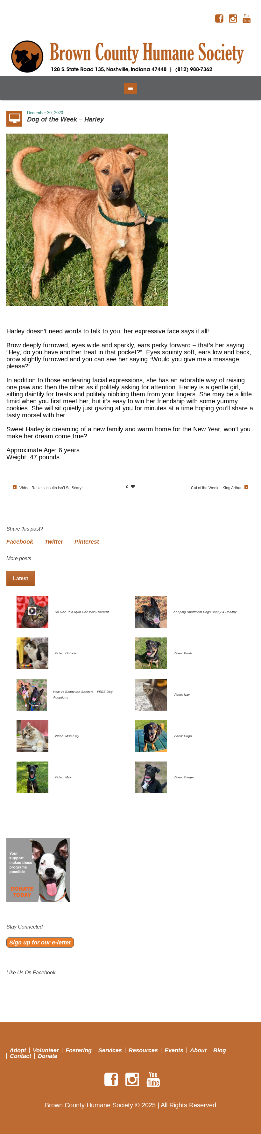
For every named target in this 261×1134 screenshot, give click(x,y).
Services (110, 1050)
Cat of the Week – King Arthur (216, 488)
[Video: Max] (32, 777)
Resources (143, 1050)
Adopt (18, 1050)
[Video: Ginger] (151, 777)
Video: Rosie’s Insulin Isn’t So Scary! (50, 488)
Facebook (19, 542)
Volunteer (46, 1050)
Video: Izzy (181, 694)
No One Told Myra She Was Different (82, 612)
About (198, 1050)
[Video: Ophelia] (32, 653)
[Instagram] (233, 19)
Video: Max (63, 777)
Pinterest (86, 542)
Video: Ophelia (66, 653)
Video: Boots (183, 653)
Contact (20, 1056)
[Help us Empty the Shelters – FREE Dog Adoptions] (32, 694)
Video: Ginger (183, 777)
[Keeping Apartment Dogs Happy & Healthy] (151, 611)
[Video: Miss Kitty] (32, 735)
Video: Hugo (182, 736)
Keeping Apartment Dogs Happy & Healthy (204, 612)
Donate (47, 1056)
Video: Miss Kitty (67, 736)
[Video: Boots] (151, 653)
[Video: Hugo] (151, 735)
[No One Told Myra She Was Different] (32, 611)
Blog (219, 1050)
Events (174, 1050)
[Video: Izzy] (151, 694)
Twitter (54, 542)
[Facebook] (219, 19)
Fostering (79, 1050)
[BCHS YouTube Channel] (246, 19)
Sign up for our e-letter (40, 942)
